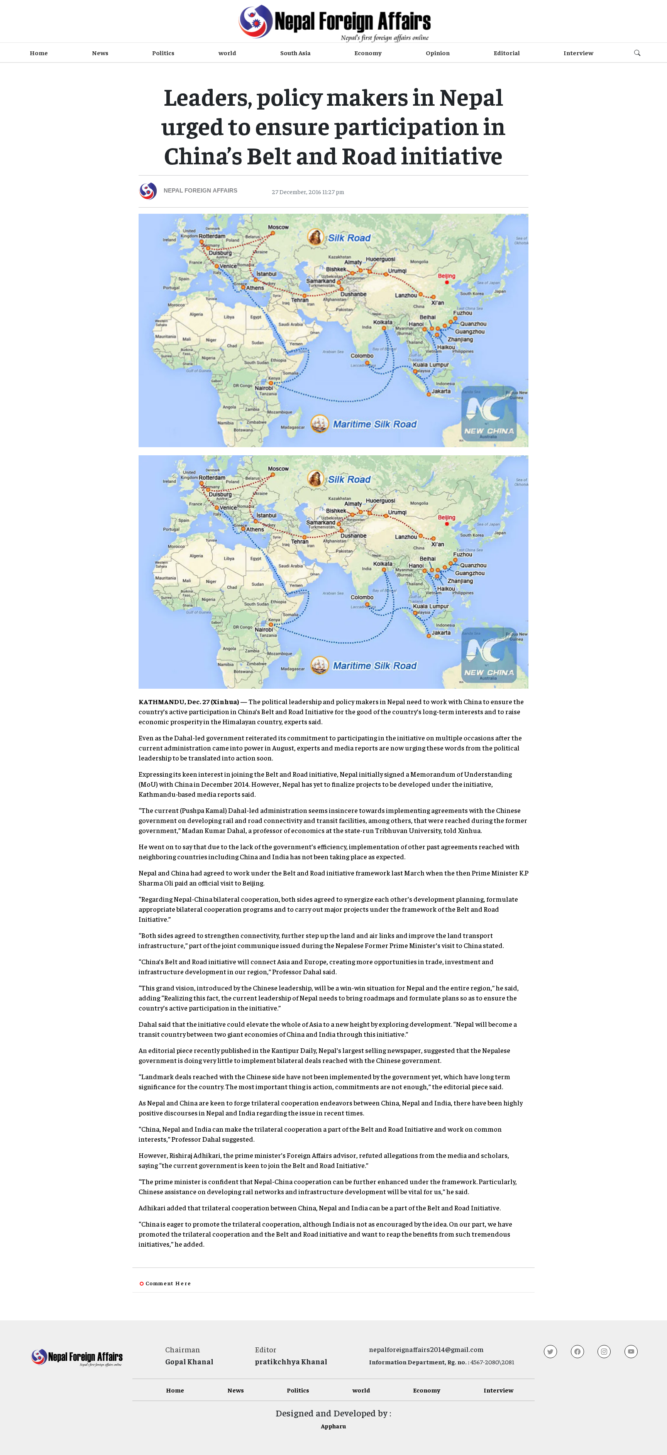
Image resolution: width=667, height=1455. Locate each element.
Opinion (438, 52)
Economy (368, 52)
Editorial (507, 52)
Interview (578, 52)
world (227, 52)
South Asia (295, 52)
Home (39, 52)
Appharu (333, 1426)
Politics (163, 52)
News (100, 52)
